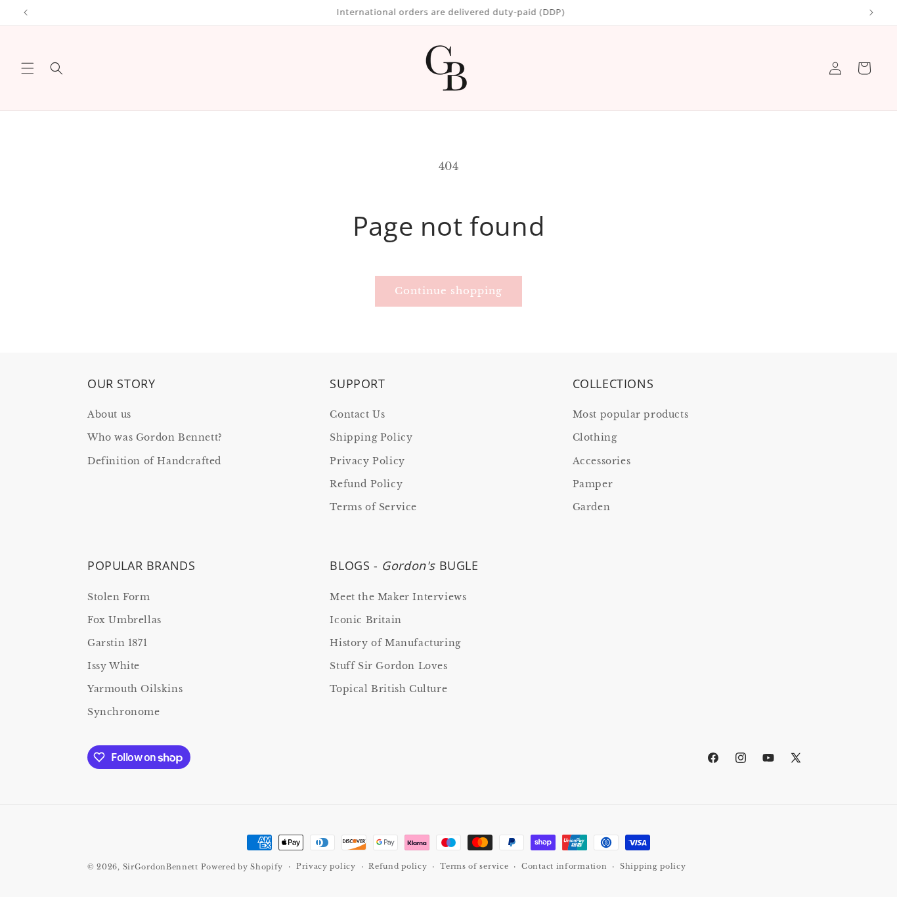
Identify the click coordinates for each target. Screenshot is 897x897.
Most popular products (631, 414)
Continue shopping (448, 290)
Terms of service (474, 866)
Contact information (564, 866)
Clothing (595, 437)
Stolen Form (118, 597)
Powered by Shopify (242, 866)
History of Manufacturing (395, 643)
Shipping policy (653, 866)
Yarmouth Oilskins (135, 689)
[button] (27, 68)
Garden (592, 507)
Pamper (593, 484)
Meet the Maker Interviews (398, 597)
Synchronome (123, 712)
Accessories (602, 461)
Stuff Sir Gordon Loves (388, 666)
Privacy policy (326, 866)
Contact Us (357, 414)
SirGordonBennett (160, 866)
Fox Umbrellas (124, 620)
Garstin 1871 (117, 643)
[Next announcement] (871, 12)
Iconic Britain (365, 620)
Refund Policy (366, 484)
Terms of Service (373, 507)
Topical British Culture (388, 689)
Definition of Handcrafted (154, 461)
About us (109, 414)
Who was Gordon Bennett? (155, 437)
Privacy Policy (367, 461)
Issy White (113, 666)
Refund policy (397, 866)
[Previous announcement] (25, 12)
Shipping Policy (371, 437)
